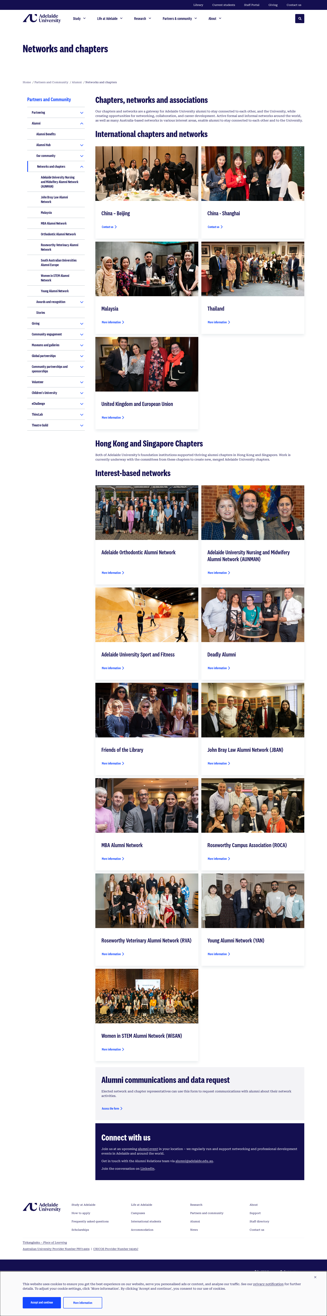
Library (198, 4)
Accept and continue (42, 1302)
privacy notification (268, 1284)
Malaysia (46, 212)
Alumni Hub (43, 144)
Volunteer (38, 381)
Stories (40, 312)
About (254, 1204)
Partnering (38, 112)
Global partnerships (44, 355)
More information (111, 322)
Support (255, 1213)
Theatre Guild (40, 425)
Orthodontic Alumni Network (58, 234)
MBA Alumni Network (54, 223)
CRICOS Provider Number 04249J (115, 1248)
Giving (273, 4)
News (194, 1229)
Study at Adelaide (83, 1204)
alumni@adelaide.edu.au (194, 1161)
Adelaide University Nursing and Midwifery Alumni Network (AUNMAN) (59, 182)
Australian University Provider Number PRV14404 (56, 1248)
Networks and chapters (51, 166)
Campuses (138, 1213)
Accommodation (142, 1229)
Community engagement (47, 334)
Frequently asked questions (90, 1221)
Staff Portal (251, 4)
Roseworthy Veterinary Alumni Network (59, 247)
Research (196, 1204)
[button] (315, 1277)
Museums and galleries (45, 344)
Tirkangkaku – (45, 1242)
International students (146, 1221)
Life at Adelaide (141, 1204)
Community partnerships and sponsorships (50, 369)
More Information (111, 572)
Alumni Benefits (46, 134)
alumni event (148, 1149)
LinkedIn (147, 1168)
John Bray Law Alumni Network (54, 199)
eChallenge (38, 403)
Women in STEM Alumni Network (55, 278)
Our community (45, 155)
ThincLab (37, 414)
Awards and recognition (50, 301)
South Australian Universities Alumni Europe (59, 262)
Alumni (36, 123)
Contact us (294, 4)
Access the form (110, 1108)
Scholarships (80, 1229)
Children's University (44, 392)
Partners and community (206, 1213)
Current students (223, 4)
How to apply (81, 1213)
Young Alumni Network (55, 290)
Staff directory (259, 1221)
